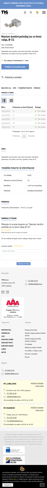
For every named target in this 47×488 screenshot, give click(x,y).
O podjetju (28, 344)
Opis (14, 88)
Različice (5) (6, 88)
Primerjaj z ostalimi (13, 77)
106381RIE (5, 123)
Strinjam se (7, 485)
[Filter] (11, 100)
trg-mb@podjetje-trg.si (15, 421)
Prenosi (37, 88)
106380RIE (5, 119)
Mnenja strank (7, 93)
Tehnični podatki (25, 88)
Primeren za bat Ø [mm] (23, 107)
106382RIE (5, 127)
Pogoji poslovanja (31, 330)
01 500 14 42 (33, 281)
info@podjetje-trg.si (35, 284)
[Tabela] (3, 100)
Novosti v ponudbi (31, 354)
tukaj (15, 479)
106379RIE (5, 115)
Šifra (3, 107)
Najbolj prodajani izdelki (33, 347)
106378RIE (5, 111)
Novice (27, 357)
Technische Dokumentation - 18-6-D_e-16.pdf (16, 208)
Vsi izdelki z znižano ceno (33, 351)
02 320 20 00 (12, 418)
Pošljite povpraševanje (15, 66)
